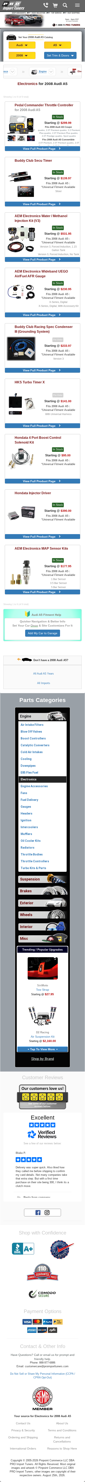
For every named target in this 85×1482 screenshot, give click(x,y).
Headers (26, 813)
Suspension (30, 879)
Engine (25, 716)
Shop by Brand (42, 1059)
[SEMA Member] (42, 1398)
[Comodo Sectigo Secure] (42, 1294)
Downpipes (28, 765)
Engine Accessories (34, 786)
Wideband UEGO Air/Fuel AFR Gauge (41, 273)
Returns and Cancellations (62, 1439)
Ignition (26, 820)
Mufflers (26, 834)
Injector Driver (33, 493)
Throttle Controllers (35, 861)
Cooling (26, 759)
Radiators (27, 847)
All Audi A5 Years (43, 673)
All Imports (43, 683)
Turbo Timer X (30, 382)
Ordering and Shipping (23, 1437)
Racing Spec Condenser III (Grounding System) (44, 329)
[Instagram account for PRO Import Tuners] (47, 1212)
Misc (24, 939)
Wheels (26, 915)
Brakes (26, 891)
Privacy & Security (23, 1430)
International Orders (23, 1448)
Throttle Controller (44, 107)
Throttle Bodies (32, 854)
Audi (20, 45)
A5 (55, 45)
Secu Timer (33, 160)
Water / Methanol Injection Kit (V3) (41, 218)
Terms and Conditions (62, 1430)
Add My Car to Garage (42, 633)
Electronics (29, 779)
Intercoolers (29, 827)
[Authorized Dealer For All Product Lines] (62, 1249)
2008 (20, 55)
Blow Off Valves (31, 731)
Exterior (26, 903)
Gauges (26, 806)
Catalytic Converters (35, 745)
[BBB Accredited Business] (23, 1248)
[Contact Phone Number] (46, 5)
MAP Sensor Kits (41, 548)
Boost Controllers (33, 738)
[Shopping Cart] (55, 5)
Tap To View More (42, 1049)
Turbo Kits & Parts (33, 868)
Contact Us (23, 1423)
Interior (26, 927)
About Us (62, 1423)
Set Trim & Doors (58, 55)
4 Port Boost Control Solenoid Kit (38, 440)
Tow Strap (42, 989)
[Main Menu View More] (77, 5)
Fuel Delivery (29, 799)
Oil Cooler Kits (31, 840)
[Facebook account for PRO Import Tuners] (37, 1212)
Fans (24, 793)
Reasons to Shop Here (62, 1448)
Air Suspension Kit (42, 1036)
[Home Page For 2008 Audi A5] (13, 5)
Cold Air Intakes (32, 752)
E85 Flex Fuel (29, 772)
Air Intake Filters (32, 724)
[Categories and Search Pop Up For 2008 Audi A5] (65, 5)
